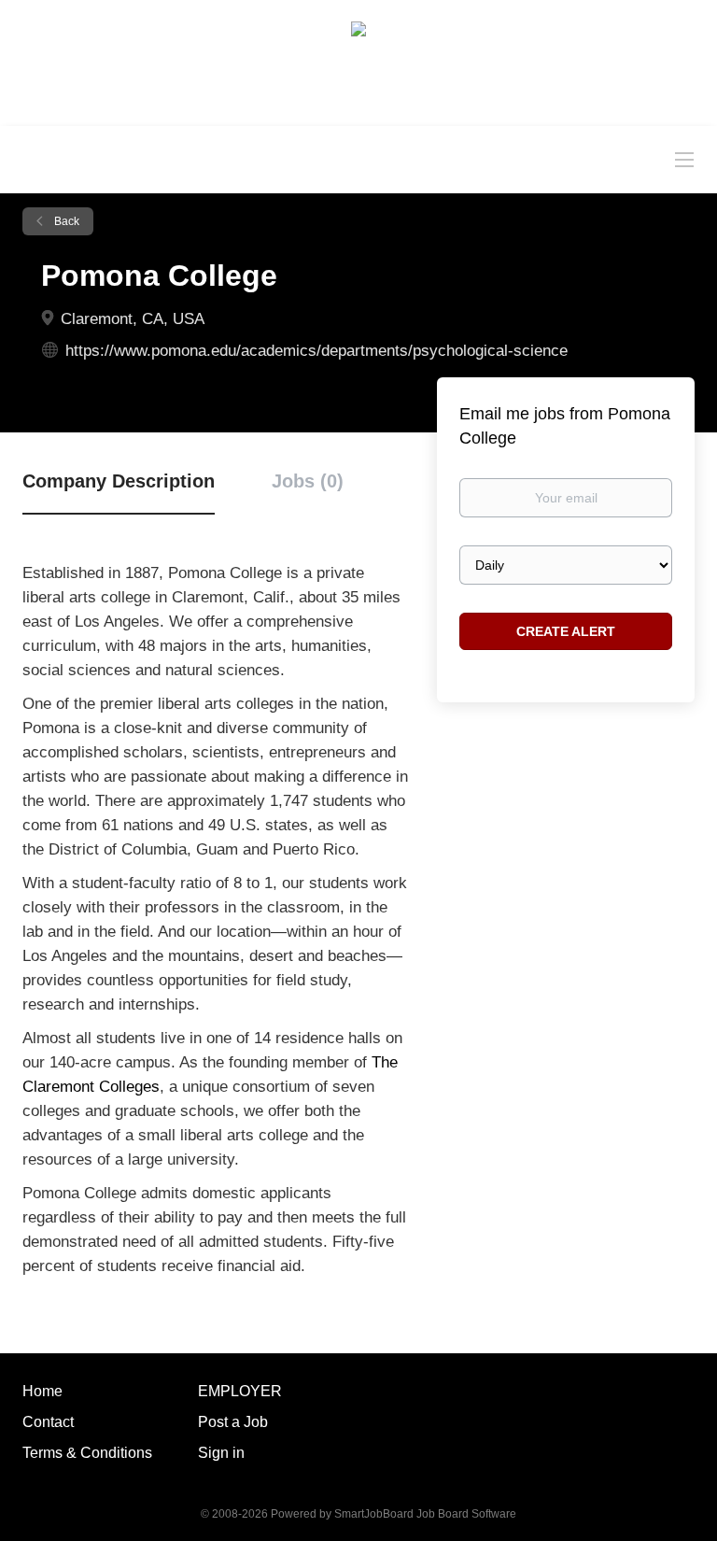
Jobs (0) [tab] (308, 481)
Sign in (221, 1453)
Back (65, 221)
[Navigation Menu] (684, 159)
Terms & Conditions (87, 1453)
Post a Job (233, 1422)
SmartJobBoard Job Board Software (425, 1513)
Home (42, 1391)
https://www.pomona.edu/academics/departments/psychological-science (316, 351)
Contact (48, 1422)
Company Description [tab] (118, 481)
